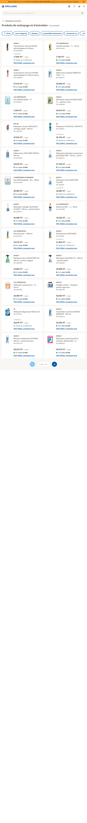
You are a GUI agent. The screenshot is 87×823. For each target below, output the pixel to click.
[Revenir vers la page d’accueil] (9, 6)
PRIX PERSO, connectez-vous (24, 63)
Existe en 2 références (24, 60)
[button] (43, 13)
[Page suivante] (54, 364)
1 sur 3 (41, 364)
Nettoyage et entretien (13, 21)
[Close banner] (83, 1)
